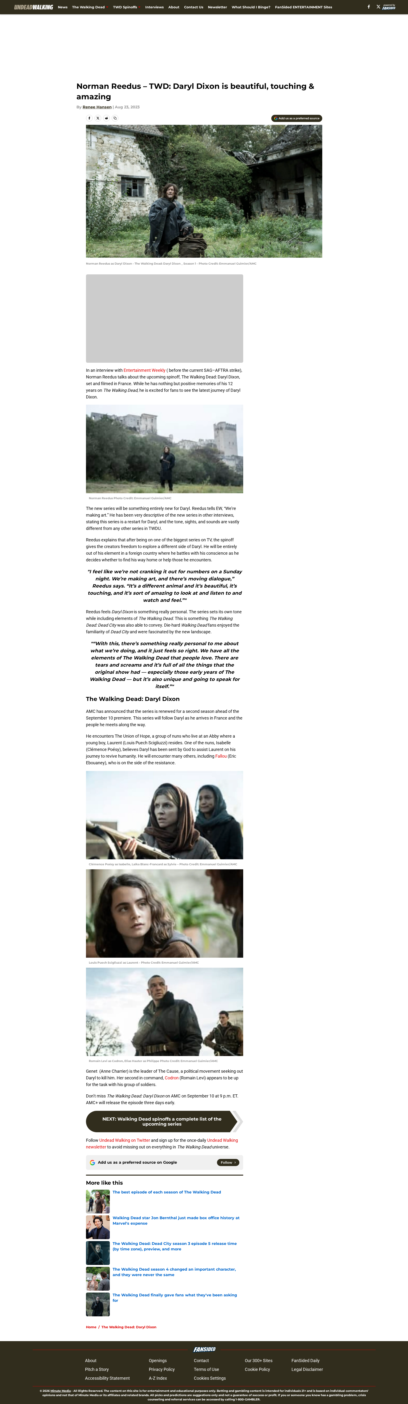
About (173, 7)
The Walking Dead (88, 7)
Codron (172, 1077)
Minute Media (60, 1391)
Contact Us (193, 7)
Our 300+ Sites (258, 1360)
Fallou (221, 756)
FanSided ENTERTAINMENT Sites (303, 7)
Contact (201, 1360)
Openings (158, 1360)
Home (91, 1327)
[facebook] (369, 7)
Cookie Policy (257, 1369)
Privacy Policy (162, 1369)
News (62, 7)
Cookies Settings (210, 1378)
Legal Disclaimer (307, 1369)
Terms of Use (206, 1369)
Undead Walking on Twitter (124, 1140)
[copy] (115, 118)
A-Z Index (158, 1378)
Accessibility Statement (107, 1378)
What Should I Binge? (251, 7)
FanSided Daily (306, 1360)
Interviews (154, 7)
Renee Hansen (97, 107)
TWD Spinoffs (125, 7)
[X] (378, 7)
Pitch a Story (97, 1369)
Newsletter (217, 7)
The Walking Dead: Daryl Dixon (128, 1327)
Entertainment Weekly (145, 370)
